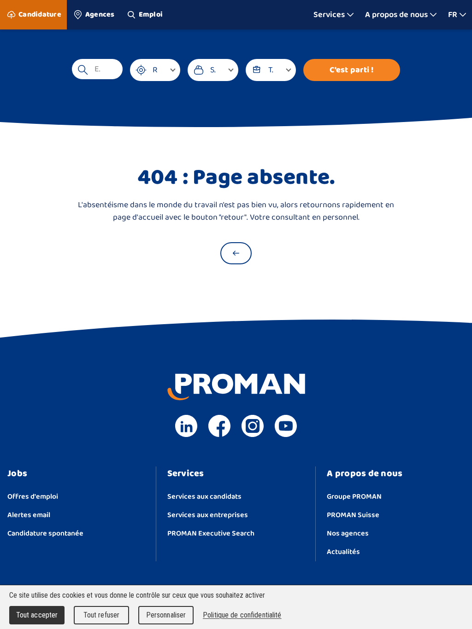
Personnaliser (166, 615)
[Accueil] (236, 14)
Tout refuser (101, 615)
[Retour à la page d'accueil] (236, 253)
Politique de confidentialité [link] (242, 615)
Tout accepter (37, 615)
